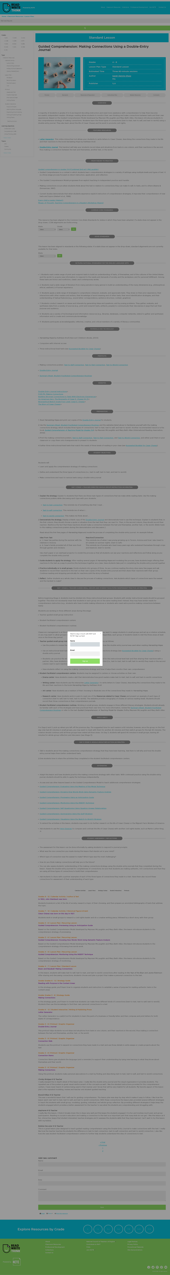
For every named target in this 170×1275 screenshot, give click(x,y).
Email (72, 650)
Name (72, 641)
